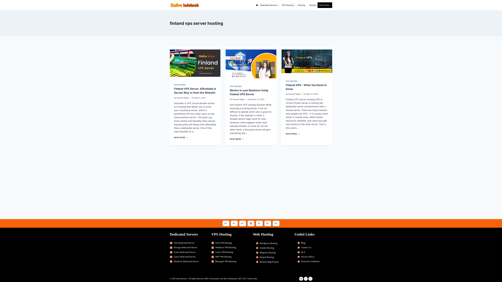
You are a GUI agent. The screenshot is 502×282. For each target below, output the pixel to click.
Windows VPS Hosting (225, 247)
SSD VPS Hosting (223, 256)
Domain (312, 5)
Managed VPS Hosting (225, 261)
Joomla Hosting (267, 248)
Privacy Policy (308, 256)
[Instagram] (310, 279)
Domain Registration (269, 262)
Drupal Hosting (267, 257)
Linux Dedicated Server (185, 256)
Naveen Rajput (183, 98)
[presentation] (195, 63)
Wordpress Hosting (268, 243)
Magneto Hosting (268, 252)
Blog (303, 243)
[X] (306, 279)
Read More (181, 137)
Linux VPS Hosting (224, 252)
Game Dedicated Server (185, 252)
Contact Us (306, 247)
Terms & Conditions (310, 261)
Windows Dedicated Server (186, 261)
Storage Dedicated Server (185, 247)
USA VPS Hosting (223, 243)
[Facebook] (301, 279)
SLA (303, 252)
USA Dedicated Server (184, 243)
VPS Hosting (180, 85)
